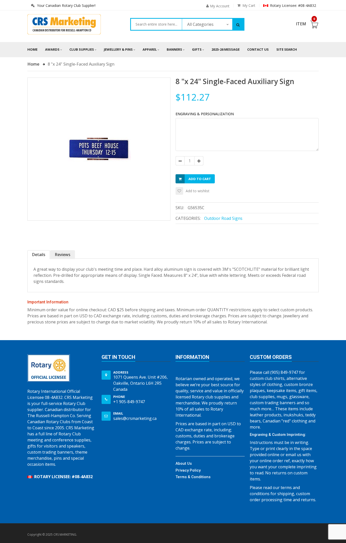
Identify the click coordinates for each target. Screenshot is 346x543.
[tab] (38, 254)
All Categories (200, 24)
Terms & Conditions (193, 477)
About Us (184, 463)
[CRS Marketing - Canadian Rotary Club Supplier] (64, 24)
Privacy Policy (188, 470)
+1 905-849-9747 (129, 401)
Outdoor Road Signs (223, 218)
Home (32, 49)
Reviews (62, 254)
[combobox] (156, 24)
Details (38, 254)
